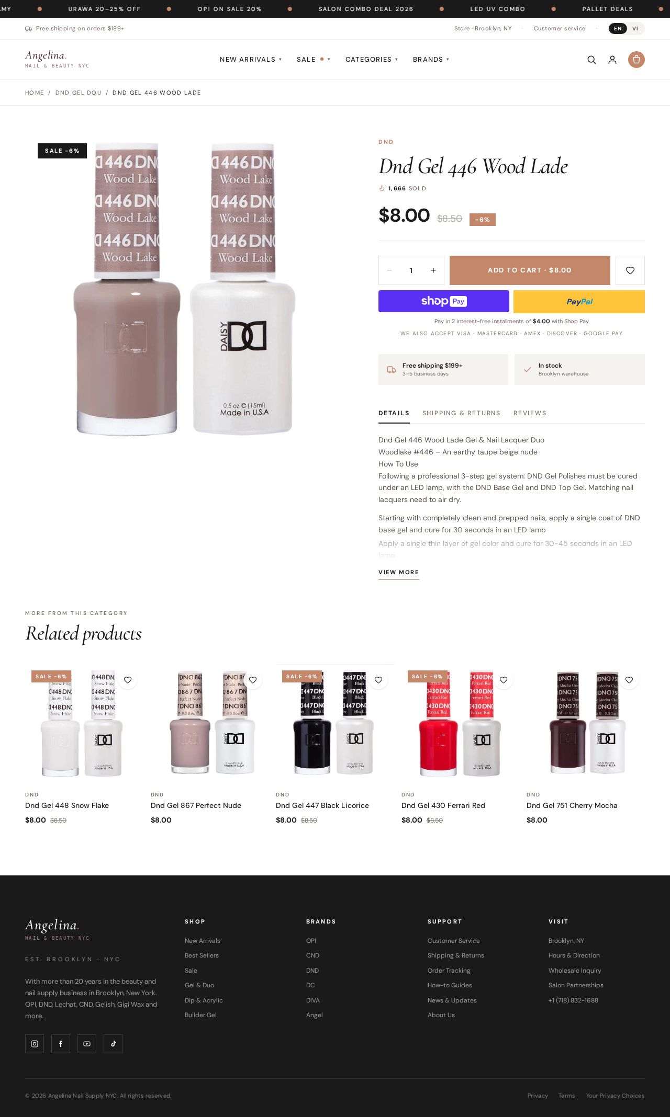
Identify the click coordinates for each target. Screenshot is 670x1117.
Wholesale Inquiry (575, 970)
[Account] (612, 59)
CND (312, 955)
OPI (311, 941)
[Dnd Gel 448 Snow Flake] (84, 723)
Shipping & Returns (461, 413)
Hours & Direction (574, 955)
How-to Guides (450, 985)
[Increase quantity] (433, 270)
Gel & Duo (199, 985)
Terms (567, 1095)
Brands (431, 59)
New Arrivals (251, 59)
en (618, 28)
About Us (441, 1015)
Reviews (530, 413)
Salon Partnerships (576, 985)
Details (394, 413)
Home (34, 92)
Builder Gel (201, 1015)
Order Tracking (449, 970)
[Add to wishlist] (630, 270)
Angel (314, 1015)
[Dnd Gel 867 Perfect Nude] (210, 723)
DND (386, 141)
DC (310, 985)
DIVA (313, 1000)
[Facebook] (60, 1043)
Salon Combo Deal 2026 (334, 9)
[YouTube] (86, 1043)
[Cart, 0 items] (636, 59)
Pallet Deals (575, 9)
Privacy (538, 1095)
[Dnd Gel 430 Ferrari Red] (460, 723)
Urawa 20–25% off (72, 9)
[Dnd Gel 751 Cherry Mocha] (586, 723)
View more (398, 572)
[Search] (591, 59)
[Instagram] (34, 1043)
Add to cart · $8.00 (530, 270)
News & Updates (452, 1000)
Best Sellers (202, 955)
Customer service (560, 28)
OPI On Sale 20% (197, 9)
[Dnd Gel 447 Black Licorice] (335, 723)
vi (635, 28)
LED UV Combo (465, 9)
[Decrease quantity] (389, 270)
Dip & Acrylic (204, 1000)
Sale (314, 59)
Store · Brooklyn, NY (482, 28)
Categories (371, 59)
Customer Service (454, 941)
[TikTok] (113, 1043)
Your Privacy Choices (615, 1095)
